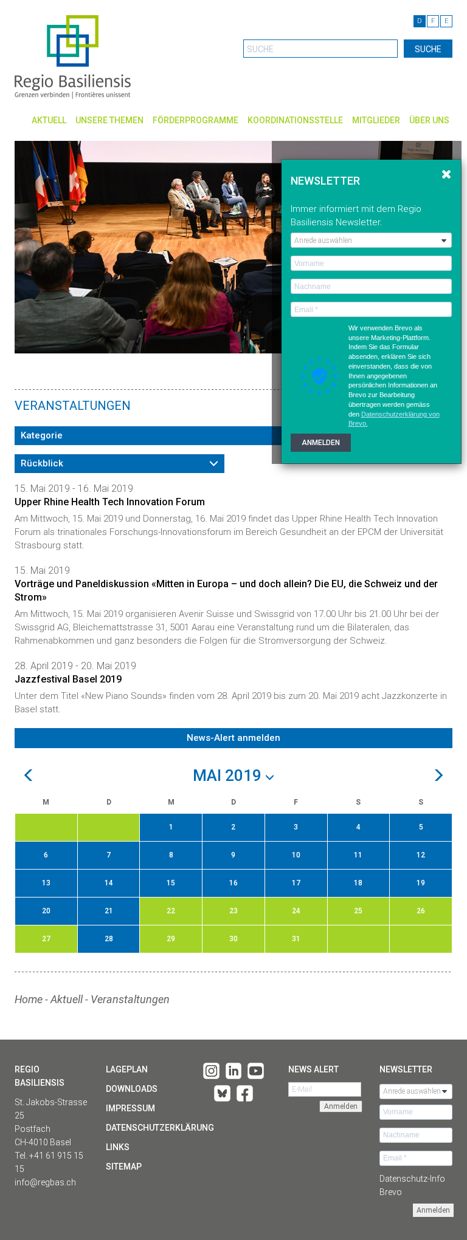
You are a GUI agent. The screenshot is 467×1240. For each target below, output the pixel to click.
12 (421, 855)
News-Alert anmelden (233, 737)
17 (296, 883)
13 (46, 883)
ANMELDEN (321, 442)
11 (358, 855)
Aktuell (49, 120)
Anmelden (433, 1210)
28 (109, 939)
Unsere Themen (109, 120)
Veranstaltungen (130, 999)
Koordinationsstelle (295, 120)
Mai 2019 (229, 776)
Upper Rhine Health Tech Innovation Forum (110, 502)
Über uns (429, 120)
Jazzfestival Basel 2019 (68, 679)
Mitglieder (376, 120)
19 (421, 883)
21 (109, 911)
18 (358, 883)
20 (46, 911)
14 (109, 883)
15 (171, 883)
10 (296, 855)
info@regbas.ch (45, 1182)
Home (29, 999)
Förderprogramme (195, 120)
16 (233, 883)
